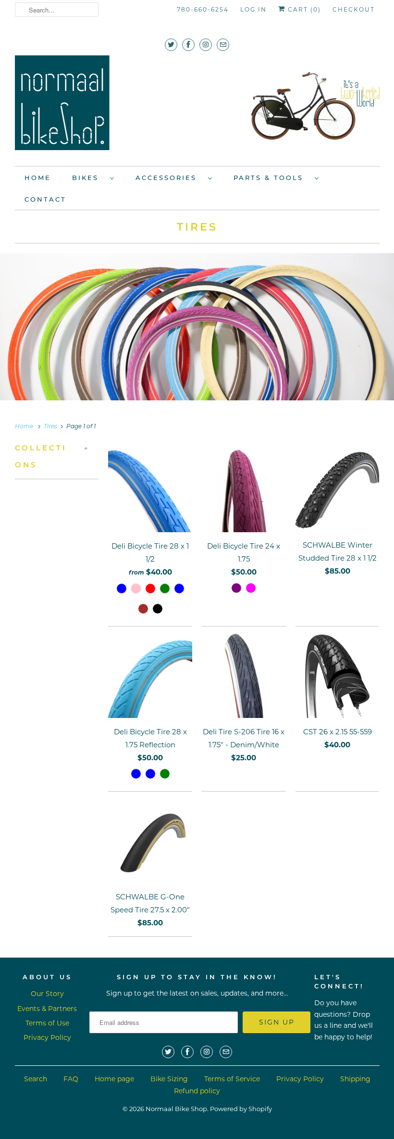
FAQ (70, 1079)
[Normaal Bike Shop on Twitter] (171, 44)
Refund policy (197, 1091)
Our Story (47, 993)
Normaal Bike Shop (176, 1109)
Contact (45, 199)
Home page (114, 1079)
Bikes (88, 177)
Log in (253, 9)
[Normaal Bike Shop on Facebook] (188, 44)
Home (38, 177)
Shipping (355, 1079)
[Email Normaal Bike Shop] (223, 44)
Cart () (303, 9)
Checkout (353, 9)
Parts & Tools (272, 177)
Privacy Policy (47, 1037)
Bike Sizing (169, 1079)
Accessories (169, 177)
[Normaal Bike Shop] (197, 105)
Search (35, 1079)
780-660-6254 (203, 9)
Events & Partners (47, 1008)
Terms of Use (47, 1023)
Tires (197, 226)
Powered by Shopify (241, 1109)
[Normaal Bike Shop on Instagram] (205, 44)
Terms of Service (232, 1079)
